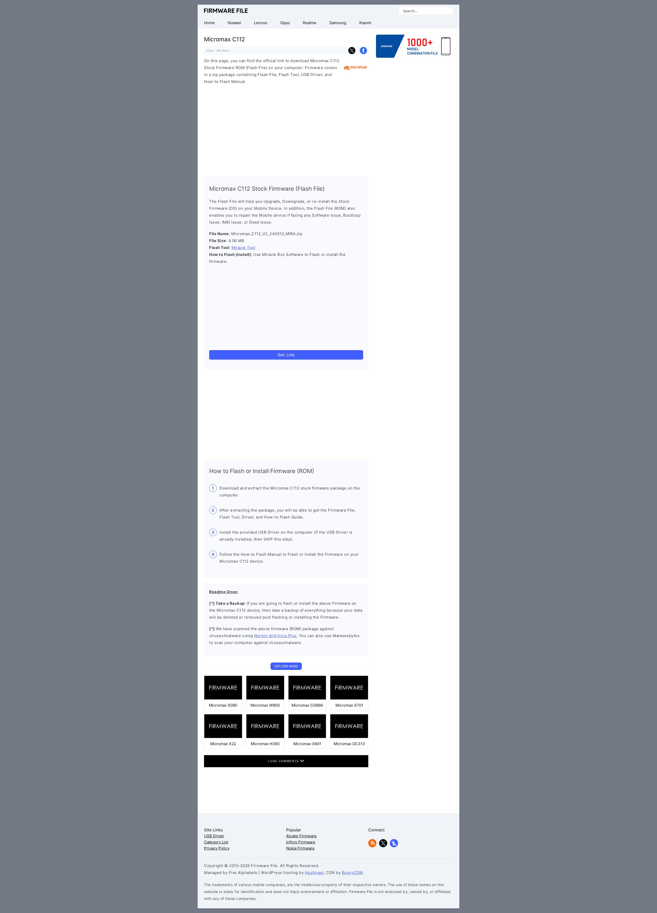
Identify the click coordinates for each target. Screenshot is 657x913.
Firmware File (226, 10)
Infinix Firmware (300, 842)
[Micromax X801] (307, 736)
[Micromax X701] (349, 698)
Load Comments (284, 761)
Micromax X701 (349, 705)
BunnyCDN (352, 872)
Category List (216, 842)
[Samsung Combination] (414, 49)
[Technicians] (394, 845)
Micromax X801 (307, 743)
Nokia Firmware (300, 848)
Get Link (286, 354)
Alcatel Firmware (301, 835)
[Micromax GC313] (349, 736)
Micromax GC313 (349, 743)
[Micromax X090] (223, 698)
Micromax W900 (265, 705)
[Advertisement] (286, 129)
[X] (383, 845)
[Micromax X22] (223, 736)
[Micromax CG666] (307, 698)
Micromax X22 (223, 743)
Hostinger (314, 872)
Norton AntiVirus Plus (275, 635)
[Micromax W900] (265, 698)
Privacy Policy (216, 848)
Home (210, 50)
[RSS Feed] (372, 845)
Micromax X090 (223, 705)
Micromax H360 (265, 743)
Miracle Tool (243, 247)
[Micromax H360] (265, 736)
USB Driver (214, 835)
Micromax (223, 50)
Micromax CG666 (307, 705)
